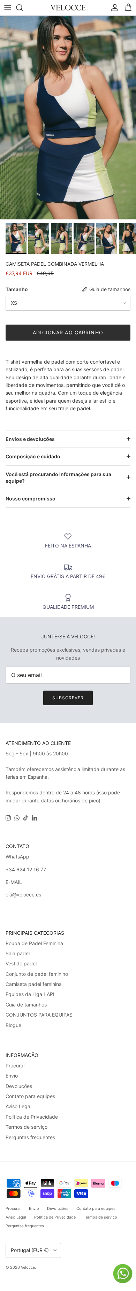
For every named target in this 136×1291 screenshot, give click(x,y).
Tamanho (17, 289)
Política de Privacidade (32, 1117)
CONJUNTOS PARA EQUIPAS (39, 1015)
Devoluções (19, 1086)
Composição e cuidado (33, 456)
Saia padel (18, 953)
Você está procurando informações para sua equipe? (58, 477)
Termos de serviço (26, 1127)
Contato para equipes (30, 1096)
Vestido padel (21, 963)
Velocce (28, 1267)
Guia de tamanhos (26, 1005)
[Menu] (7, 7)
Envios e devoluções (30, 439)
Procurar (15, 1065)
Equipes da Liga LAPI (30, 994)
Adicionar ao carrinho (68, 332)
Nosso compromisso (30, 498)
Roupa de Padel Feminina (34, 943)
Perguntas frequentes (30, 1137)
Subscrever (68, 697)
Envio (12, 1076)
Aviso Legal (18, 1106)
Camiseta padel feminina (34, 984)
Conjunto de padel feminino (37, 974)
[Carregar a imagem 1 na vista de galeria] (68, 117)
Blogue (13, 1025)
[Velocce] (68, 8)
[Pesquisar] (23, 7)
